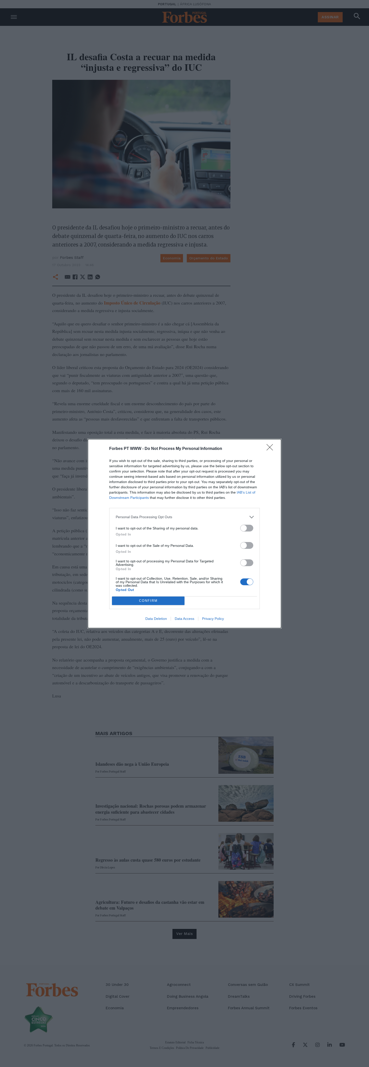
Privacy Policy (213, 619)
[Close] (271, 449)
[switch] (246, 528)
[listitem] (184, 517)
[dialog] (184, 533)
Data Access (184, 619)
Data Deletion (156, 619)
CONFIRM (148, 601)
